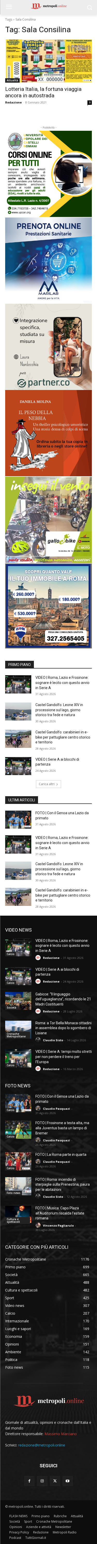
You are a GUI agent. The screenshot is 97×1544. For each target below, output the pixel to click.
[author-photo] (38, 957)
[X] (55, 1481)
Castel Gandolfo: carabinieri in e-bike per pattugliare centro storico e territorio (62, 737)
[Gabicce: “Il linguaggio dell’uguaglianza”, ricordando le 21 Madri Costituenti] (18, 1001)
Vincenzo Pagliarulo (58, 1225)
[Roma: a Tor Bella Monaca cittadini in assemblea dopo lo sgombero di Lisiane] (18, 1030)
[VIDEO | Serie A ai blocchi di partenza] (18, 766)
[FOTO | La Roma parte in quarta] (18, 1161)
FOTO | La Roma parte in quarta (60, 1154)
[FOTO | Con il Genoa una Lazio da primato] (18, 820)
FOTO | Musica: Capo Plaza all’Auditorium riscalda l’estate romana (59, 1213)
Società (11, 1007)
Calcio (10, 954)
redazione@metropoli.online (41, 1445)
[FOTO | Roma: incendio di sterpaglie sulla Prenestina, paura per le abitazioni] (18, 1186)
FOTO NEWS (18, 1085)
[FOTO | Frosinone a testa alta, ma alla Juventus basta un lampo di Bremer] (18, 1130)
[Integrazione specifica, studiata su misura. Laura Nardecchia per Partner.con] (48, 347)
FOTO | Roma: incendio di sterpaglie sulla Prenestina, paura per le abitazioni (62, 1184)
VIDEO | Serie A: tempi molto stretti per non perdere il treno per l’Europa (63, 1056)
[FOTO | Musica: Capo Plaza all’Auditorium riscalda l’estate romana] (18, 1215)
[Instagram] (42, 1481)
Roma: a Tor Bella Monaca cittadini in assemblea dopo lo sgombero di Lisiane (63, 1028)
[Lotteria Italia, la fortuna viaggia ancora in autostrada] (48, 61)
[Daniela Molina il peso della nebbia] (48, 433)
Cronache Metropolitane (16, 1035)
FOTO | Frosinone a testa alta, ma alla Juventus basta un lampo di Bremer (62, 1128)
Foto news (13, 1193)
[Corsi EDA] (48, 174)
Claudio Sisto (53, 1040)
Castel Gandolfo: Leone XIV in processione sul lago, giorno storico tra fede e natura (59, 710)
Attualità (12, 80)
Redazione (13, 102)
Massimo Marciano (60, 1433)
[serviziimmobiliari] (48, 606)
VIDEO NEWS (18, 930)
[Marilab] (48, 261)
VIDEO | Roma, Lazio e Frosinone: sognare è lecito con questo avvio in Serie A (62, 682)
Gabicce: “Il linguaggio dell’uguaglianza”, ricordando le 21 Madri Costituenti (63, 999)
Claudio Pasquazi (56, 1109)
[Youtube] (68, 1481)
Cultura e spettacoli (13, 1220)
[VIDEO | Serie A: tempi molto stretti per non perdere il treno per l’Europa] (18, 1058)
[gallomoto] (48, 520)
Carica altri (47, 784)
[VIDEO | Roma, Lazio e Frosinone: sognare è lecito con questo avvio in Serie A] (18, 684)
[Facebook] (29, 1481)
